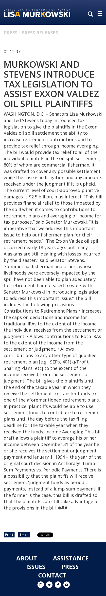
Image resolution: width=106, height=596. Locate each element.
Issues (35, 566)
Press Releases (39, 33)
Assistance (70, 558)
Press (10, 33)
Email (24, 534)
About (26, 558)
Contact (52, 575)
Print (9, 534)
